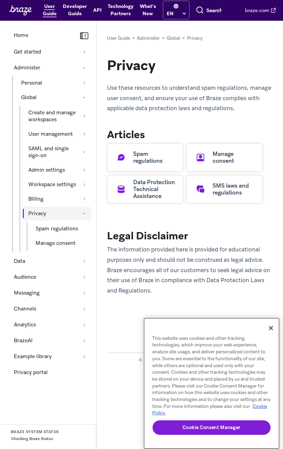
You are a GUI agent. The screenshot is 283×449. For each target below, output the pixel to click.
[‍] (176, 6)
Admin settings (46, 169)
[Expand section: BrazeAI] (84, 340)
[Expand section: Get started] (84, 52)
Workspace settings (52, 184)
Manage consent (56, 243)
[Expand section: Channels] (84, 309)
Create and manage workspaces (52, 116)
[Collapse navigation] (84, 36)
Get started (27, 51)
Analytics (25, 324)
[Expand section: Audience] (84, 277)
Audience (25, 277)
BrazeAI (23, 340)
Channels (25, 308)
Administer (27, 67)
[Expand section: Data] (84, 261)
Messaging (27, 292)
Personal (31, 82)
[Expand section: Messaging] (84, 293)
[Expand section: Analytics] (84, 325)
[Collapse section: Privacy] (84, 213)
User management (50, 134)
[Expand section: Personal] (84, 83)
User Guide (118, 38)
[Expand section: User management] (84, 134)
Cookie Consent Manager (211, 427)
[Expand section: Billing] (84, 199)
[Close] (271, 328)
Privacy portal (31, 372)
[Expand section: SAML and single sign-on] (84, 152)
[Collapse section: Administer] (84, 68)
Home (21, 35)
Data (19, 261)
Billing (35, 198)
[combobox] (214, 10)
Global (29, 97)
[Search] (199, 10)
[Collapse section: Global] (84, 97)
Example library (33, 356)
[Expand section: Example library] (84, 356)
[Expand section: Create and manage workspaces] (84, 116)
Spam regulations (57, 228)
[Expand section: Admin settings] (84, 170)
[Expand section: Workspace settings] (84, 184)
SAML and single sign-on (48, 152)
